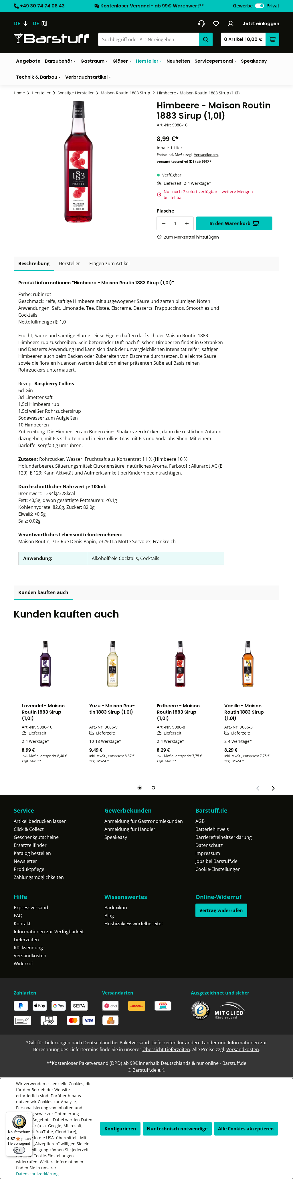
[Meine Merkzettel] (216, 23)
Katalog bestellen (32, 853)
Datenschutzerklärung (37, 1173)
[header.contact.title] (201, 23)
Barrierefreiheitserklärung (223, 837)
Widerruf (23, 963)
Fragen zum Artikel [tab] (109, 263)
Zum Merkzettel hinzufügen (191, 237)
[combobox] (148, 39)
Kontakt (22, 923)
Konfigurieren (120, 1129)
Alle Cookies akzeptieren (246, 1129)
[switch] (259, 5)
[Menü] (28, 1115)
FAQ (18, 915)
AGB (200, 821)
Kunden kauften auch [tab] (43, 592)
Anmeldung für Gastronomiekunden (143, 821)
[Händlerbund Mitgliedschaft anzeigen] (230, 1010)
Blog (109, 915)
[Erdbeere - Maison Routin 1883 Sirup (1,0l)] (180, 664)
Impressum (207, 853)
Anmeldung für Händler (129, 829)
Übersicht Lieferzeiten (166, 1049)
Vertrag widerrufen (221, 910)
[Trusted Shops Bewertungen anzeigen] (200, 1010)
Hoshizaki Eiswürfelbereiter (133, 923)
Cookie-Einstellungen (218, 869)
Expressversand (31, 907)
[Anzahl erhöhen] (187, 223)
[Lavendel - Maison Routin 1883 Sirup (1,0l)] (45, 664)
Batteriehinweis (212, 829)
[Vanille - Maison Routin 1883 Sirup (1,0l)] (247, 664)
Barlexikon (115, 907)
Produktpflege (29, 869)
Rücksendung (28, 947)
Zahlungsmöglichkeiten (39, 877)
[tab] (34, 264)
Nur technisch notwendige (177, 1129)
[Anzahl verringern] (163, 223)
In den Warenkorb (229, 223)
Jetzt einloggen (261, 23)
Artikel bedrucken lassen (40, 821)
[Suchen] (206, 39)
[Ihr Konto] (230, 23)
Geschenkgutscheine (36, 837)
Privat (272, 6)
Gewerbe (243, 6)
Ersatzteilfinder (30, 845)
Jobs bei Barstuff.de (216, 861)
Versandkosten (206, 154)
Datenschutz (209, 845)
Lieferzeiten (26, 939)
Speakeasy (115, 837)
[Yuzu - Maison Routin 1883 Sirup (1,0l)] (112, 664)
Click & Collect (29, 829)
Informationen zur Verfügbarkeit (49, 931)
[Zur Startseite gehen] (51, 38)
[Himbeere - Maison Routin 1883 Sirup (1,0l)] (78, 161)
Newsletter (25, 861)
